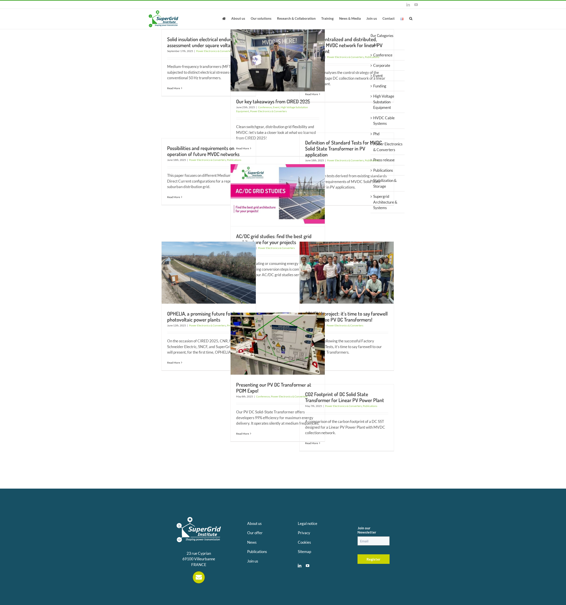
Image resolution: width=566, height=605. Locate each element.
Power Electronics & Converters (214, 51)
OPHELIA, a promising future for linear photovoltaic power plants (206, 316)
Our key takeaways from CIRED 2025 (273, 101)
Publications (370, 406)
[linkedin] (299, 565)
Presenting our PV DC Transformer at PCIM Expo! (273, 387)
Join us (252, 561)
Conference (265, 107)
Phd (376, 133)
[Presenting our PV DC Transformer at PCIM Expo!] (278, 344)
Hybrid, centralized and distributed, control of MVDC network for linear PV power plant (343, 45)
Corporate (381, 65)
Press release (384, 160)
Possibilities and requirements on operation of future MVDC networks (203, 151)
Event (276, 107)
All (375, 44)
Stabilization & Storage (385, 183)
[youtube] (307, 565)
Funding (379, 86)
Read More (173, 88)
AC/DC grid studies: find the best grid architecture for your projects (274, 239)
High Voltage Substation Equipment (383, 102)
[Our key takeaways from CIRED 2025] (278, 60)
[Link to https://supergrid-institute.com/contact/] (199, 577)
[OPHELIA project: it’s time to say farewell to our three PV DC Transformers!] (347, 273)
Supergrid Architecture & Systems (385, 202)
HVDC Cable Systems (384, 121)
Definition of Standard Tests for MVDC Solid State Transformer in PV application (343, 148)
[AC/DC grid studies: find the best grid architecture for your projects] (278, 195)
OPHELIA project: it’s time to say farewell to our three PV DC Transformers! (346, 316)
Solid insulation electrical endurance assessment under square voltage (204, 42)
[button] (410, 18)
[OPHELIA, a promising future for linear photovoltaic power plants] (209, 273)
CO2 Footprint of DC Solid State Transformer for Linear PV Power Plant (344, 397)
